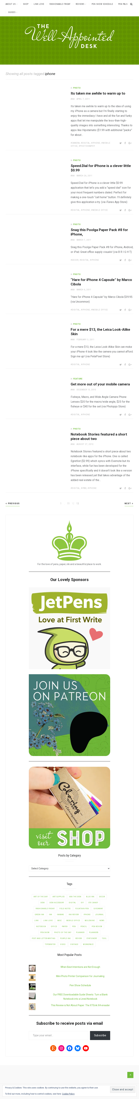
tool (104, 938)
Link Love (39, 4)
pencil (84, 926)
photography (87, 146)
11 (68, 503)
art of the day (41, 897)
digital (86, 143)
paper (64, 926)
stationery (92, 938)
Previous (13, 503)
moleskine (90, 920)
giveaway (98, 909)
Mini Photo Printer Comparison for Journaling (80, 976)
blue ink (90, 897)
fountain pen (82, 909)
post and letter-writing (43, 938)
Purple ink (65, 938)
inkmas (60, 914)
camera (76, 143)
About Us (11, 4)
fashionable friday (45, 909)
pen (74, 926)
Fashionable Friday (60, 4)
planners (93, 932)
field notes (65, 909)
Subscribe (100, 1035)
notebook (41, 926)
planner (80, 932)
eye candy (93, 903)
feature (78, 379)
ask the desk (75, 897)
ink (50, 914)
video (63, 944)
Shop (25, 4)
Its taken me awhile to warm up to (98, 93)
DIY (82, 903)
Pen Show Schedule (102, 4)
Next (128, 503)
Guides (11, 12)
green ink (39, 914)
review (78, 938)
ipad (84, 488)
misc (59, 920)
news (102, 920)
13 (77, 503)
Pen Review (97, 926)
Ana (73, 99)
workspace (88, 944)
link (36, 920)
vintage (74, 944)
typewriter (50, 944)
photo (77, 88)
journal (99, 914)
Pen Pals (122, 4)
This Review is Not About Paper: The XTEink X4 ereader (80, 1005)
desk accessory (56, 903)
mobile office (100, 210)
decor (75, 260)
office (54, 926)
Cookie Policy (68, 1094)
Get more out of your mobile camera (100, 384)
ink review (74, 914)
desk (43, 903)
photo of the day (62, 932)
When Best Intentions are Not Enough (80, 967)
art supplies (59, 897)
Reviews (80, 4)
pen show (44, 932)
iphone (96, 143)
